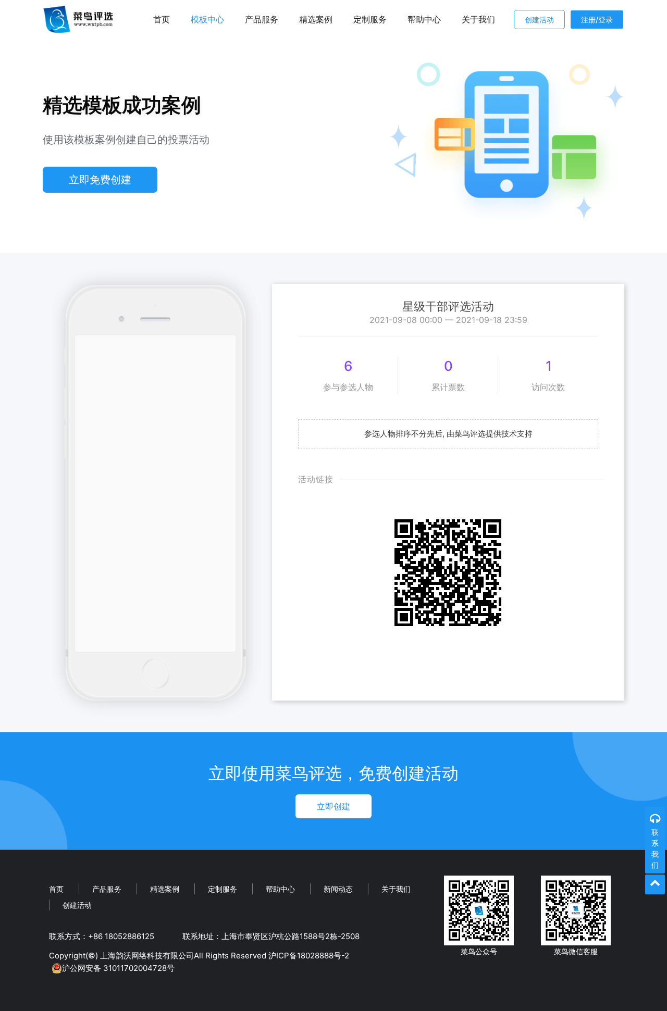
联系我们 (655, 848)
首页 (161, 19)
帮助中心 (424, 19)
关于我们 (478, 19)
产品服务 (261, 19)
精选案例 (315, 19)
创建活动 (539, 19)
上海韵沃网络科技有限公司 (147, 955)
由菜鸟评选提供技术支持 (490, 434)
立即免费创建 (100, 179)
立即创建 (333, 806)
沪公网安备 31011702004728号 (118, 968)
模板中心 (207, 19)
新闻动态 (338, 888)
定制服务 (370, 19)
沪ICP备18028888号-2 (308, 955)
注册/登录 (597, 19)
